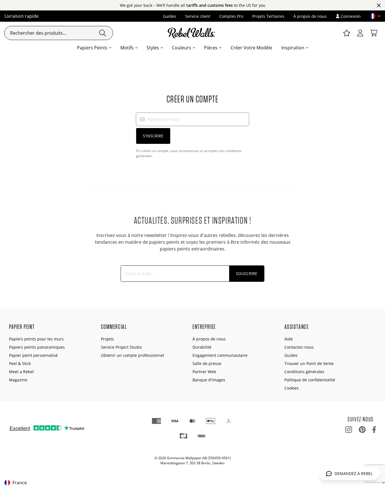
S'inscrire (153, 135)
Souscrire (246, 273)
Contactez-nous (299, 347)
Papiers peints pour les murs (36, 339)
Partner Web (204, 371)
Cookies (291, 388)
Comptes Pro (231, 16)
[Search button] (102, 33)
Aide (288, 339)
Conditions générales (304, 371)
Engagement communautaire (220, 355)
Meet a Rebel (21, 371)
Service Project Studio (121, 347)
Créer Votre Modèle (251, 48)
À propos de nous (310, 16)
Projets (107, 339)
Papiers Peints (92, 48)
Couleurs (181, 48)
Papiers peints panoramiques (37, 347)
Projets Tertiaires (268, 16)
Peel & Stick (20, 363)
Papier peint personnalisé (33, 355)
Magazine (18, 379)
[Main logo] (192, 33)
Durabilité (202, 347)
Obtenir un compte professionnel (132, 355)
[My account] (360, 33)
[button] (372, 16)
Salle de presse (207, 363)
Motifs (127, 48)
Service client (197, 16)
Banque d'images (209, 379)
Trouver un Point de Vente (309, 363)
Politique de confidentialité (309, 379)
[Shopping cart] (373, 33)
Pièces (211, 48)
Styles (153, 48)
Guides (169, 16)
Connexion (351, 16)
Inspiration (292, 48)
